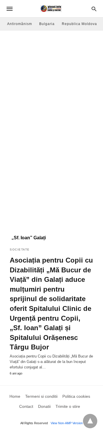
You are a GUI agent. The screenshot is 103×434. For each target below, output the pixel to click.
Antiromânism (19, 24)
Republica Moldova (79, 24)
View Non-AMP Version (67, 423)
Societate (20, 249)
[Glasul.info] (51, 8)
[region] (51, 183)
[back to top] (90, 421)
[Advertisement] (51, 85)
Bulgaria (47, 24)
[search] (94, 8)
